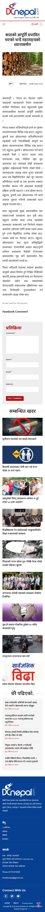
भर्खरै (36, 24)
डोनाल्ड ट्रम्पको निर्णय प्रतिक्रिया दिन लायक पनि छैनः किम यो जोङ (22, 733)
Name (9, 359)
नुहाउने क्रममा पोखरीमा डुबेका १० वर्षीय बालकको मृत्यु (19, 626)
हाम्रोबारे (7, 903)
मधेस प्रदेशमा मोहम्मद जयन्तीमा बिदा (18, 684)
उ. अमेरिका (6, 827)
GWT (29, 909)
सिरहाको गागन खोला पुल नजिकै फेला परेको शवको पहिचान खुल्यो (22, 563)
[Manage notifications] (38, 906)
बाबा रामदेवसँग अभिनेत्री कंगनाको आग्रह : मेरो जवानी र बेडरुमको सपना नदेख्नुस (21, 704)
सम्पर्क (38, 903)
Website (9, 384)
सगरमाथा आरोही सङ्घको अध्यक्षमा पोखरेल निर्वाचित (21, 595)
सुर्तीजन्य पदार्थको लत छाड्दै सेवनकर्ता (19, 439)
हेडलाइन (5, 839)
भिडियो (4, 835)
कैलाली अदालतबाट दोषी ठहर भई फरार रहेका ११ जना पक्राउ (19, 469)
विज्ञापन (15, 903)
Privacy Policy (27, 903)
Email (9, 372)
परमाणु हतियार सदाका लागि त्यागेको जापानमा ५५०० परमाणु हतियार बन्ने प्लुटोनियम (19, 719)
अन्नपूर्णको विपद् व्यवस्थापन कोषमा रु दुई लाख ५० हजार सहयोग (20, 500)
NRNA (4, 831)
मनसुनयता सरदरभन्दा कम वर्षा (16, 656)
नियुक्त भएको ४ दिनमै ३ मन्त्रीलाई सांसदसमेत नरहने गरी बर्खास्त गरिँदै (19, 746)
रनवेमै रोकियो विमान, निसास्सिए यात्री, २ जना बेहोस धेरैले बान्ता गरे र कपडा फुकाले (21, 760)
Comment (11, 333)
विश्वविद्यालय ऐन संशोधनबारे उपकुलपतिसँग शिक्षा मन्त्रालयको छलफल (21, 532)
